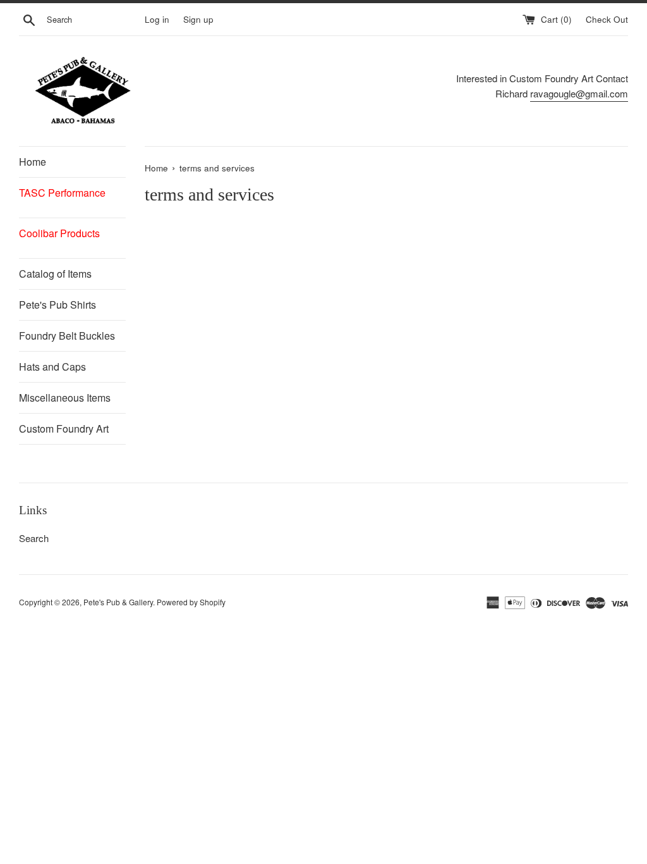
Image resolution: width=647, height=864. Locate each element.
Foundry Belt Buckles (67, 335)
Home (32, 161)
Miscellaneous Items (65, 397)
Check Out (607, 19)
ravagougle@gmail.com (579, 93)
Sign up (198, 19)
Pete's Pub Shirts (57, 304)
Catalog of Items (55, 273)
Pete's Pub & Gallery (118, 601)
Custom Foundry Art (64, 428)
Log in (157, 19)
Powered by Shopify (191, 601)
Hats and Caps (52, 366)
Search (34, 538)
